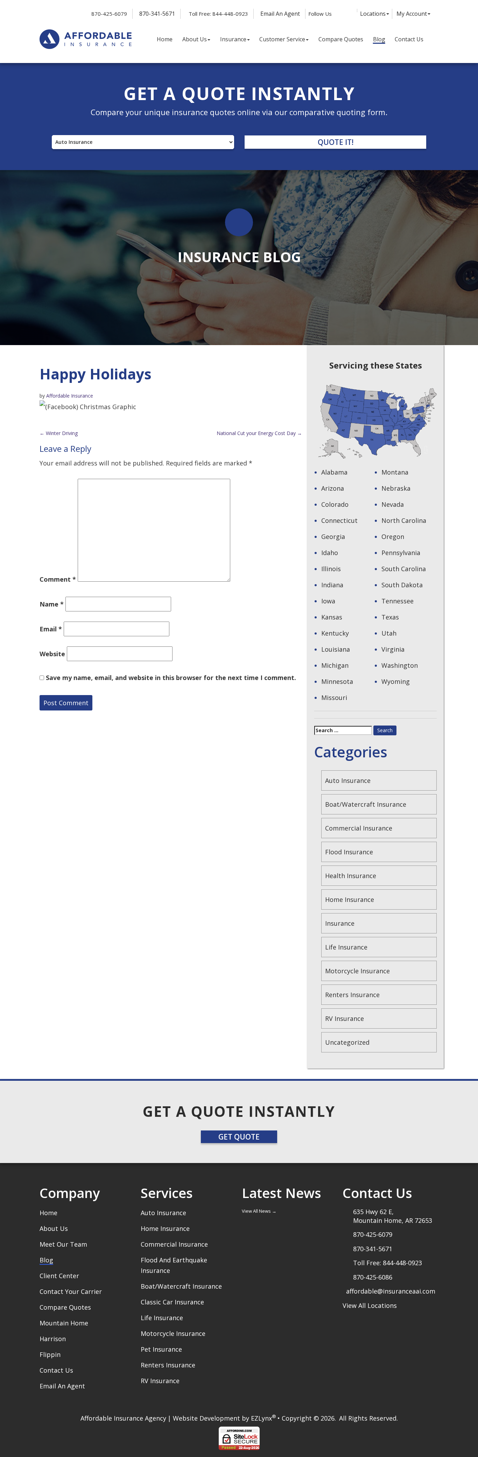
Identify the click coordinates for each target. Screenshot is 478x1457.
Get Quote (239, 1137)
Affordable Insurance (69, 395)
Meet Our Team (63, 1244)
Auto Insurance (348, 780)
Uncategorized (347, 1042)
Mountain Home (64, 1323)
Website (52, 654)
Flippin (50, 1354)
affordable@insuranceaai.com (390, 1291)
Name (52, 604)
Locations (373, 13)
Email (51, 629)
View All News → (259, 1211)
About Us (194, 39)
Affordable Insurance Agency (123, 1418)
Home (165, 39)
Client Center (59, 1276)
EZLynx (261, 1418)
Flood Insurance (349, 852)
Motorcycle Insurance (357, 971)
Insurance (233, 39)
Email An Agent (279, 13)
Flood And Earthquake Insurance (174, 1265)
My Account (411, 13)
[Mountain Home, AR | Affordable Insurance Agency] (86, 39)
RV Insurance (344, 1018)
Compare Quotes (340, 39)
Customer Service (282, 39)
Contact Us (409, 39)
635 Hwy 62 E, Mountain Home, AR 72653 (392, 1216)
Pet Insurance (161, 1349)
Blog (379, 39)
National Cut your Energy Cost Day (259, 433)
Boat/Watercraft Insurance (365, 804)
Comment (58, 579)
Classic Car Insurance (172, 1302)
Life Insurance (346, 947)
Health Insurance (350, 875)
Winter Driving (59, 433)
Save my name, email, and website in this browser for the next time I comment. (171, 677)
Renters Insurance (352, 994)
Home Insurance (349, 899)
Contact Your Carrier (71, 1291)
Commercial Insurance (358, 828)
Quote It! (335, 142)
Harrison (53, 1339)
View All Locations (370, 1305)
